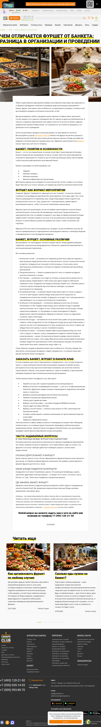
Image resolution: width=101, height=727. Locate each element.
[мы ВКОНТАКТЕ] (2, 722)
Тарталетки (68, 25)
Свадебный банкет (33, 672)
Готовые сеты (36, 25)
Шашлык (30, 658)
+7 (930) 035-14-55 (27, 18)
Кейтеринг (24, 25)
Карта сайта (5, 664)
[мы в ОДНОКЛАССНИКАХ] (7, 722)
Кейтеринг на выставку (60, 656)
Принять (65, 722)
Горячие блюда (82, 665)
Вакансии (4, 659)
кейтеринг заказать (50, 507)
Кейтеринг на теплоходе (60, 658)
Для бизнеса (15, 12)
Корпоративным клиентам (10, 657)
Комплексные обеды (84, 642)
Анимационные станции (60, 639)
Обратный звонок (27, 20)
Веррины (30, 649)
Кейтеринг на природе (60, 653)
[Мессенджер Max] (12, 722)
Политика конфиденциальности (37, 723)
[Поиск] (84, 18)
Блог (10, 30)
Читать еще (24, 538)
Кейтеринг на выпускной (60, 651)
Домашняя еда (84, 661)
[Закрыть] (97, 4)
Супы (79, 651)
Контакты (87, 10)
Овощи (79, 656)
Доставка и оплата (48, 10)
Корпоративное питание (85, 639)
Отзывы (79, 10)
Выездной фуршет (58, 644)
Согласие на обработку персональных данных (41, 725)
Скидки (95, 25)
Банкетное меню (32, 669)
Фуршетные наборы (36, 635)
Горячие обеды (82, 644)
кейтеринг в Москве (42, 135)
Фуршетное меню (10, 25)
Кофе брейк (56, 661)
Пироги (29, 651)
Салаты (79, 649)
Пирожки (30, 653)
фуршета (80, 141)
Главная (3, 30)
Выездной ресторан (59, 649)
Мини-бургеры (32, 646)
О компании (35, 10)
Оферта (28, 721)
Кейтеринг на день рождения (62, 642)
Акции (72, 10)
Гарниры (80, 646)
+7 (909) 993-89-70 (12, 690)
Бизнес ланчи (84, 635)
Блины (29, 656)
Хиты (87, 25)
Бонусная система (62, 10)
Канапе (58, 25)
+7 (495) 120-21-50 (27, 16)
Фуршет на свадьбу (58, 646)
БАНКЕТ (30, 665)
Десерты (78, 25)
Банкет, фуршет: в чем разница (26, 30)
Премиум (48, 25)
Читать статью (43, 608)
